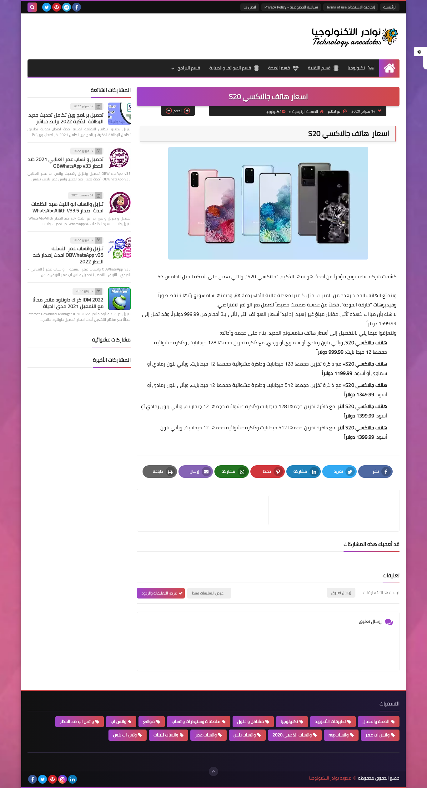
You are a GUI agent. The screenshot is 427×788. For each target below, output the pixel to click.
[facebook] (76, 7)
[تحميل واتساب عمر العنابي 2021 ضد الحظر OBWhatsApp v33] (119, 158)
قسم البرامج (189, 68)
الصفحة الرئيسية (305, 111)
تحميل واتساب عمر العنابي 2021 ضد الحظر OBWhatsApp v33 (65, 162)
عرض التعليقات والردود (159, 593)
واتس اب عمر (377, 735)
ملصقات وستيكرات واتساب (196, 721)
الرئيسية (389, 7)
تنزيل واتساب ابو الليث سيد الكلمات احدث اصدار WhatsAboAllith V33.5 (67, 207)
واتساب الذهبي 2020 (292, 735)
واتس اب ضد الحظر (77, 721)
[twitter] (46, 7)
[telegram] (66, 7)
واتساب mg (339, 735)
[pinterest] (56, 7)
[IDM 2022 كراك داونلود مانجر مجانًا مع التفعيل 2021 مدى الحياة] (119, 298)
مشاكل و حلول (250, 721)
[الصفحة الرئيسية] (389, 68)
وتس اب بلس (125, 735)
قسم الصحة (279, 68)
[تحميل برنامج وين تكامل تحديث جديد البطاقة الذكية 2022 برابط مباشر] (119, 114)
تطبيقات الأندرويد (330, 721)
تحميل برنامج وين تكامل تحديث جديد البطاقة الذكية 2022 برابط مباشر (65, 118)
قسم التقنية (319, 68)
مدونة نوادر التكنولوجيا (330, 778)
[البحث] (32, 7)
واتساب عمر (206, 735)
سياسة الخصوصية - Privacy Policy (291, 7)
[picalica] (82, 779)
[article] (205, 510)
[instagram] (62, 779)
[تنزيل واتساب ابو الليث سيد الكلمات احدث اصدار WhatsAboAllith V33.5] (119, 203)
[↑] (213, 771)
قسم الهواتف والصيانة (230, 68)
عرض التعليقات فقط (208, 593)
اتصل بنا (250, 7)
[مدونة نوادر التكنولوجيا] (354, 36)
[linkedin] (72, 779)
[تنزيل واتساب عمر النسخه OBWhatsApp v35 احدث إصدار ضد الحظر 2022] (119, 247)
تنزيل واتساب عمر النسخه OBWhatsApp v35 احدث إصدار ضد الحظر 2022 (68, 255)
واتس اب (118, 721)
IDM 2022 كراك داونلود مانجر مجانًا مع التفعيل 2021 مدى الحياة (68, 303)
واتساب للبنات (165, 735)
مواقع (149, 721)
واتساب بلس (245, 735)
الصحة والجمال (376, 721)
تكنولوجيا (356, 68)
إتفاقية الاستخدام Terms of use (350, 7)
